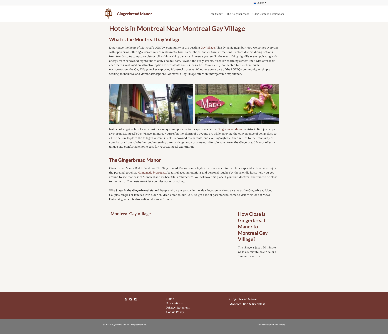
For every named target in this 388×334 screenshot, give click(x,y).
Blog (256, 13)
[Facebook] (125, 299)
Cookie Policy (175, 312)
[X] (130, 299)
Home (170, 298)
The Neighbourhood (238, 13)
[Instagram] (135, 299)
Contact (264, 13)
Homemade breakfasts (152, 172)
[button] (224, 13)
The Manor (216, 13)
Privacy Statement (178, 307)
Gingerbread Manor (134, 13)
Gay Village (208, 47)
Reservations (277, 13)
